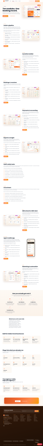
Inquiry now (17, 401)
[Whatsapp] (4, 425)
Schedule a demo (25, 401)
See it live (24, 74)
